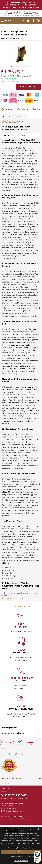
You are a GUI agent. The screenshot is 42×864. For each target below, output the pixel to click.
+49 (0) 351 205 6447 (21, 678)
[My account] (33, 21)
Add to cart (26, 87)
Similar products (10, 728)
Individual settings (21, 861)
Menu (8, 21)
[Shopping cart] (39, 21)
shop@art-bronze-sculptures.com (18, 819)
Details (37, 109)
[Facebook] (3, 754)
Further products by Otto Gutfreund (17, 598)
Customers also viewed (13, 733)
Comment (24, 109)
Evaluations (21, 117)
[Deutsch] (28, 21)
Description (7, 117)
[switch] (37, 861)
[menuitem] (6, 21)
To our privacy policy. (33, 843)
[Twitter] (16, 754)
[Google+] (9, 754)
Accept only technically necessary (22, 857)
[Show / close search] (23, 21)
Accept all (21, 852)
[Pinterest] (22, 754)
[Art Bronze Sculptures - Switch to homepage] (21, 13)
